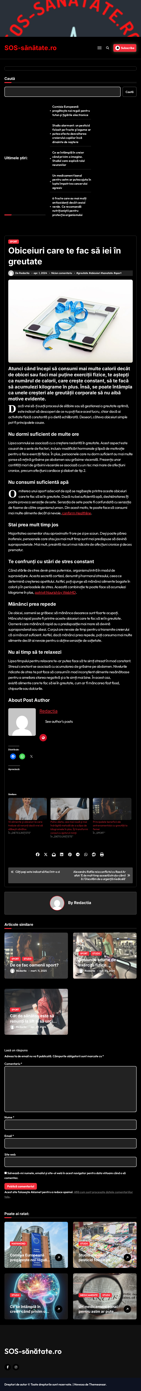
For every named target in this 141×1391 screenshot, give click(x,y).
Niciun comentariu (61, 273)
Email (9, 1136)
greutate (83, 273)
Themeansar (97, 1384)
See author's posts (59, 721)
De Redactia (22, 273)
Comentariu (13, 1064)
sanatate (108, 273)
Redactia (48, 711)
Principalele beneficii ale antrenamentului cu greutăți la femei (110, 825)
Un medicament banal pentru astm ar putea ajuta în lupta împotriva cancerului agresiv (71, 182)
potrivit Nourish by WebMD (55, 592)
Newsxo (79, 1384)
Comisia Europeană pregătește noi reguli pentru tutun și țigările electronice (71, 111)
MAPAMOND (19, 1243)
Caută (9, 78)
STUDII (27, 958)
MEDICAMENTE (89, 1295)
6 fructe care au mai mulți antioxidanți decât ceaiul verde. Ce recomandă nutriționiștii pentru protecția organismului (69, 206)
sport (118, 273)
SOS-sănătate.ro (30, 48)
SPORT (13, 241)
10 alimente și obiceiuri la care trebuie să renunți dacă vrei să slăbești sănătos (25, 825)
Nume (9, 1117)
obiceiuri (95, 273)
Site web (10, 1154)
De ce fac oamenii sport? (34, 965)
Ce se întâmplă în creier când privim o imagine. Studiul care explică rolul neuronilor (68, 159)
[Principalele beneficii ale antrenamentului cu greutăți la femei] (112, 809)
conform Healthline (76, 513)
